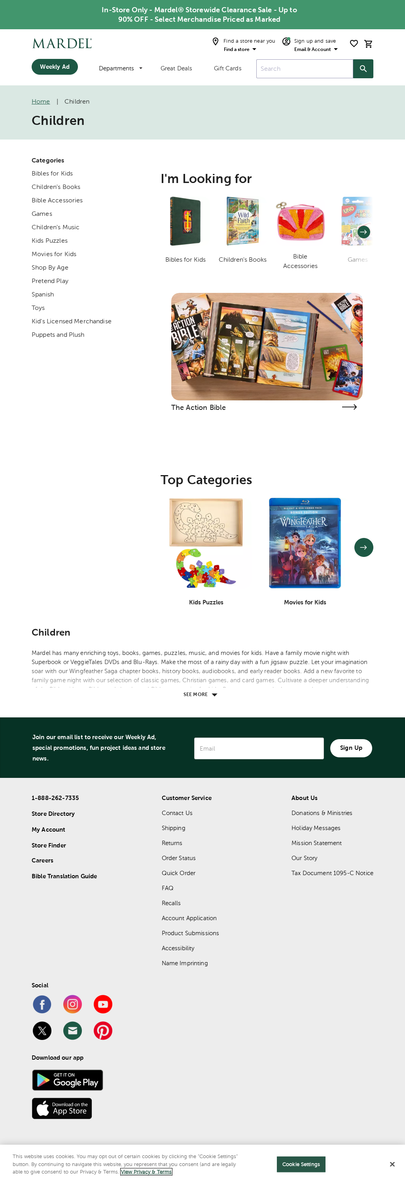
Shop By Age (50, 267)
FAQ (168, 888)
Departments (116, 68)
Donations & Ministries (321, 812)
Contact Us (177, 812)
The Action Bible (198, 407)
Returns (172, 843)
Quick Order (179, 873)
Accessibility (178, 948)
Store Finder (49, 845)
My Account (49, 829)
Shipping (173, 828)
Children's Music (55, 227)
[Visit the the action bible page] (349, 406)
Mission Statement (316, 843)
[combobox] (304, 68)
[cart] (368, 43)
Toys (38, 307)
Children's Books (56, 186)
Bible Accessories (57, 200)
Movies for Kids (54, 254)
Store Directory (53, 813)
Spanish (43, 294)
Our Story (304, 858)
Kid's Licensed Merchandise (72, 321)
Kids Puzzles (50, 240)
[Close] (392, 1164)
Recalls (171, 903)
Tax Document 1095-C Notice (332, 873)
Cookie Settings (301, 1164)
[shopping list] (354, 43)
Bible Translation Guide (64, 876)
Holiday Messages (316, 828)
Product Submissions (191, 933)
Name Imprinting (185, 963)
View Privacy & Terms (146, 1172)
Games (42, 213)
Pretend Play (50, 280)
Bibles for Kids (52, 173)
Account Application (189, 918)
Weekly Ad (54, 66)
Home (41, 101)
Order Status (179, 858)
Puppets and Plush (58, 334)
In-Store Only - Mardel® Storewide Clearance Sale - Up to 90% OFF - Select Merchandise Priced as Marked (199, 14)
